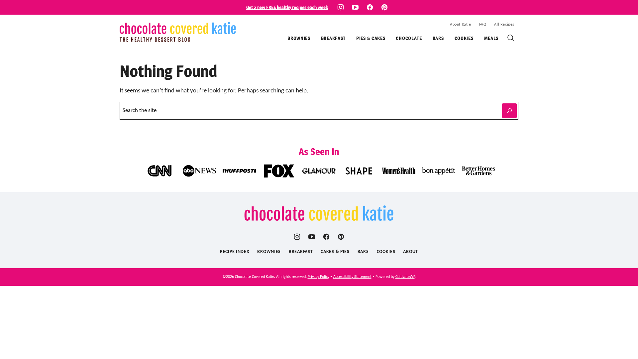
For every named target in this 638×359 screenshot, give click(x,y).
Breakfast (333, 38)
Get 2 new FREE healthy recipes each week (287, 7)
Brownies (298, 38)
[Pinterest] (384, 7)
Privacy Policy (318, 277)
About (410, 251)
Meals (491, 38)
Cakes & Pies (335, 251)
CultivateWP (405, 277)
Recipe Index (234, 251)
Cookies (464, 38)
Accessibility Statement (352, 277)
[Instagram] (340, 7)
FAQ (482, 25)
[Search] (511, 38)
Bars (438, 38)
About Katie (460, 25)
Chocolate (409, 38)
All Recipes (504, 25)
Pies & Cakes (370, 38)
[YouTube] (355, 7)
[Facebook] (370, 7)
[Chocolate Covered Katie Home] (178, 32)
